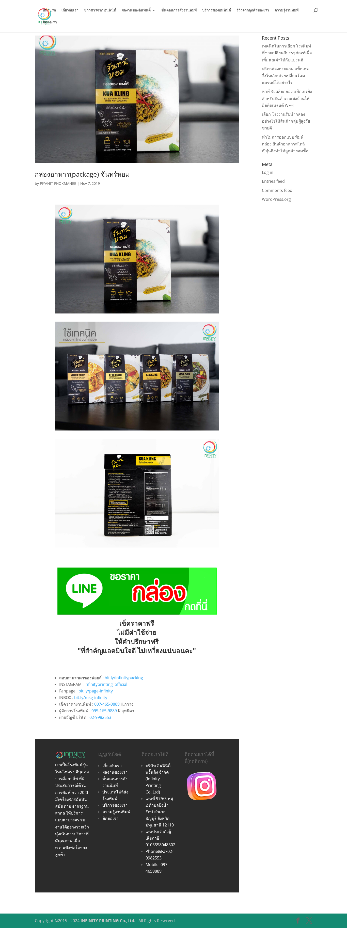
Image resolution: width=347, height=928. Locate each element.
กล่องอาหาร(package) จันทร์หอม (82, 174)
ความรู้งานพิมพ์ (286, 10)
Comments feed (277, 190)
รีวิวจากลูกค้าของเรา (252, 10)
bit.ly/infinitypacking (124, 678)
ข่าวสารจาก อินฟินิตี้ (100, 10)
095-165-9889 (104, 711)
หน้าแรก (49, 10)
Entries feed (273, 181)
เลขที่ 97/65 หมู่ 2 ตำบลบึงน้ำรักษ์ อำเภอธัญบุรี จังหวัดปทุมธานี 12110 (160, 812)
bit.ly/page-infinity (95, 691)
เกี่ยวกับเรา (69, 10)
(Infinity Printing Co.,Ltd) (153, 785)
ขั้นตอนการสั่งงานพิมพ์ (179, 10)
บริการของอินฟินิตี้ (216, 10)
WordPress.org (276, 199)
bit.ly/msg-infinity (90, 697)
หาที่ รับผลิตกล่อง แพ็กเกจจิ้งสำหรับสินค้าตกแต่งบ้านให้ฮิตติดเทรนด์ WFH (287, 98)
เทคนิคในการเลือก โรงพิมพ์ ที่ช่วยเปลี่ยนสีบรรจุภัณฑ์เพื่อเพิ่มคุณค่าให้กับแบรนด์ (287, 52)
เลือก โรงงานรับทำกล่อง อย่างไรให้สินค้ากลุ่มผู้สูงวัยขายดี (286, 121)
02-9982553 (100, 717)
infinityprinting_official (106, 684)
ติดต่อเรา (50, 22)
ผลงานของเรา (115, 772)
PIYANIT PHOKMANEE (58, 183)
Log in (267, 172)
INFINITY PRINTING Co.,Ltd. (108, 920)
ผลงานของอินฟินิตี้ (136, 10)
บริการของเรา (115, 805)
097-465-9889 (107, 704)
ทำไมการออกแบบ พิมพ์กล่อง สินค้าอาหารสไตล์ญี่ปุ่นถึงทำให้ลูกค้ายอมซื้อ (285, 144)
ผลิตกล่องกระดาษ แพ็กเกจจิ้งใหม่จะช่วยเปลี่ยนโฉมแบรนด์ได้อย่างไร (285, 75)
